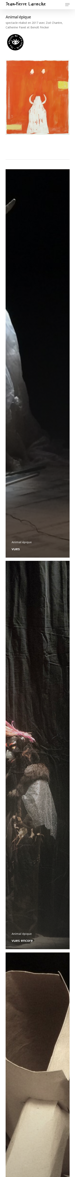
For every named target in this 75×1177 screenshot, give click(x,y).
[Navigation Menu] (67, 5)
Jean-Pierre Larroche (26, 4)
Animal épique (22, 542)
